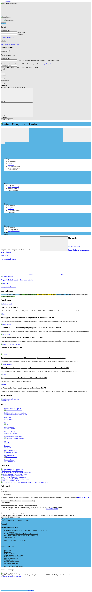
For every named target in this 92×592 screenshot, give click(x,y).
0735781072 (10, 532)
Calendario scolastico (11, 307)
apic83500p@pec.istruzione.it (23, 535)
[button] (17, 275)
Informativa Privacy (10, 553)
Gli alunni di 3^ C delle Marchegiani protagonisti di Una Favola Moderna (31, 327)
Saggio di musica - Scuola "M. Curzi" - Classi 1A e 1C (24, 378)
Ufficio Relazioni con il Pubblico (13, 555)
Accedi (3, 23)
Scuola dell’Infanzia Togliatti (28, 294)
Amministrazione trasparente (12, 563)
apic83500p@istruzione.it (23, 534)
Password (20, 34)
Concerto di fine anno (11, 348)
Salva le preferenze (15, 517)
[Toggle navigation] (15, 135)
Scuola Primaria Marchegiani (79, 294)
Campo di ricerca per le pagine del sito (11, 250)
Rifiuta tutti (15, 501)
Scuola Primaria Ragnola (8, 296)
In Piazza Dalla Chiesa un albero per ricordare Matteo (23, 388)
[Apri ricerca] (77, 135)
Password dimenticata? (7, 37)
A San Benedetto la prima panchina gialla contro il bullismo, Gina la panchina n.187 (35, 368)
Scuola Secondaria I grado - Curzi (10, 294)
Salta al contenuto (6, 1)
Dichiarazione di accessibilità (12, 557)
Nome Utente (21, 32)
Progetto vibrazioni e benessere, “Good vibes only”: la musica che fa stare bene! (33, 358)
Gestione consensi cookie (11, 561)
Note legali (7, 552)
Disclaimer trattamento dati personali (11, 576)
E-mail (19, 60)
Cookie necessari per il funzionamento (12, 514)
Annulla (3, 119)
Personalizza (4, 501)
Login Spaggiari (47, 64)
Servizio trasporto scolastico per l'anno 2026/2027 (22, 338)
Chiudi (3, 74)
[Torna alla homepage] (46, 124)
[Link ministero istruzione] (9, 3)
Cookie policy (8, 550)
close (2, 143)
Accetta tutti (28, 501)
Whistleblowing (8, 560)
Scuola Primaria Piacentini (63, 294)
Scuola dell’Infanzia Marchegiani (46, 294)
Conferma (9, 119)
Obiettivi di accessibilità (11, 558)
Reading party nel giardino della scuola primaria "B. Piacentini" (27, 317)
